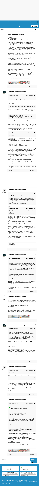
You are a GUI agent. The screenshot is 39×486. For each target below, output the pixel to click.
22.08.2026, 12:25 (25, 475)
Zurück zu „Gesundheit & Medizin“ (10, 462)
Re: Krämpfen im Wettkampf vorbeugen (17, 91)
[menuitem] (33, 22)
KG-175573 (4, 192)
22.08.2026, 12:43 (8, 469)
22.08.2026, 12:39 (25, 469)
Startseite (3, 480)
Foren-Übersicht (8, 480)
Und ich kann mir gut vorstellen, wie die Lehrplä (11, 473)
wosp (4, 36)
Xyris (4, 94)
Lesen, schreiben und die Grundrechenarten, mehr (29, 468)
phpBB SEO (8, 483)
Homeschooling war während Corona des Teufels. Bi (29, 473)
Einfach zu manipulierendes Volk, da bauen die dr (11, 468)
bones (22, 469)
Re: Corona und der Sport (9, 472)
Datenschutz (26, 480)
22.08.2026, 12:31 (8, 475)
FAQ (13, 480)
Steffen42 (4, 469)
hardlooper (4, 369)
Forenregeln (21, 480)
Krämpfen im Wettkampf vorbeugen (16, 34)
